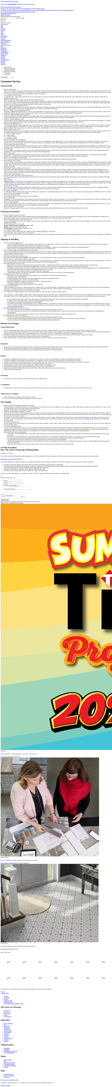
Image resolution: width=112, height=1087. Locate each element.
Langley (6, 999)
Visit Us (4, 8)
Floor (11, 12)
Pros (5, 1061)
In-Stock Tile (7, 1010)
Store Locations (8, 1059)
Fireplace (17, 12)
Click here (6, 410)
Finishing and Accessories (10, 1051)
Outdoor (22, 12)
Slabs (33, 12)
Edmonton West (8, 1000)
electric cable (13, 177)
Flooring (47, 10)
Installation (7, 1049)
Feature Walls (35, 10)
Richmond (6, 997)
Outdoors (66, 10)
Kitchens (52, 10)
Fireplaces (42, 10)
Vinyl (26, 12)
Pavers (30, 12)
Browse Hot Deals (5, 756)
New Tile (6, 1012)
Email (5, 482)
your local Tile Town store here (15, 306)
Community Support (9, 1064)
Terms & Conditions (9, 1075)
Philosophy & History (9, 1062)
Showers (71, 10)
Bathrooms (14, 10)
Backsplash (8, 10)
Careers (6, 1067)
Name (5, 480)
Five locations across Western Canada (13, 1003)
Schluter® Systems (9, 181)
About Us (39, 8)
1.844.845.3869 (5, 993)
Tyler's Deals (12, 8)
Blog (2, 46)
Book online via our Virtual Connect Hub (11, 459)
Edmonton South (8, 1002)
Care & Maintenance (9, 1052)
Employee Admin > (6, 1085)
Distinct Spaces (28, 10)
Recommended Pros (10, 13)
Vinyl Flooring (8, 1016)
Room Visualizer (26, 8)
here (68, 423)
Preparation (7, 1048)
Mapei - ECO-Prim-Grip (19, 188)
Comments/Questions (9, 489)
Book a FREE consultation (8, 863)
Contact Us (7, 74)
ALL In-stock (6, 12)
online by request (41, 231)
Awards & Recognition (10, 1065)
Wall (14, 12)
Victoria (6, 996)
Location (6, 485)
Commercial (20, 10)
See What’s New (5, 949)
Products (3, 13)
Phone (5, 484)
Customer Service (8, 1074)
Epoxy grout (7, 154)
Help (43, 8)
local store (108, 414)
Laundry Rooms (59, 10)
